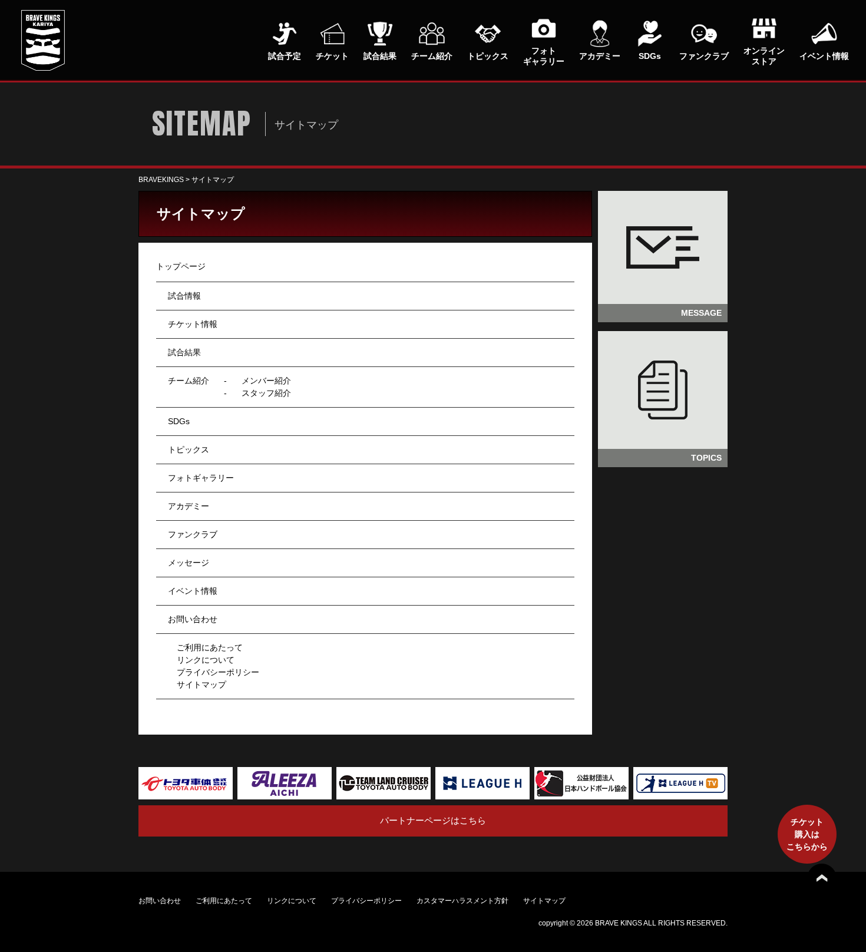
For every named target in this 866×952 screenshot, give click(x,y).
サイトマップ (201, 684)
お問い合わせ (192, 619)
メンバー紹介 (266, 380)
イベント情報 (192, 591)
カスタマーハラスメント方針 (462, 901)
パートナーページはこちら (433, 820)
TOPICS (706, 457)
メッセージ (188, 562)
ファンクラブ (192, 534)
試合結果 (184, 352)
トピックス (188, 449)
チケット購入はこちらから (807, 834)
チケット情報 (192, 324)
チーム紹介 (188, 380)
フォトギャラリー (201, 477)
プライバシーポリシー (218, 672)
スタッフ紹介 (266, 393)
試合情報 (184, 295)
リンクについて (205, 660)
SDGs (179, 421)
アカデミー (188, 506)
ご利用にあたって (210, 647)
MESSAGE (701, 313)
